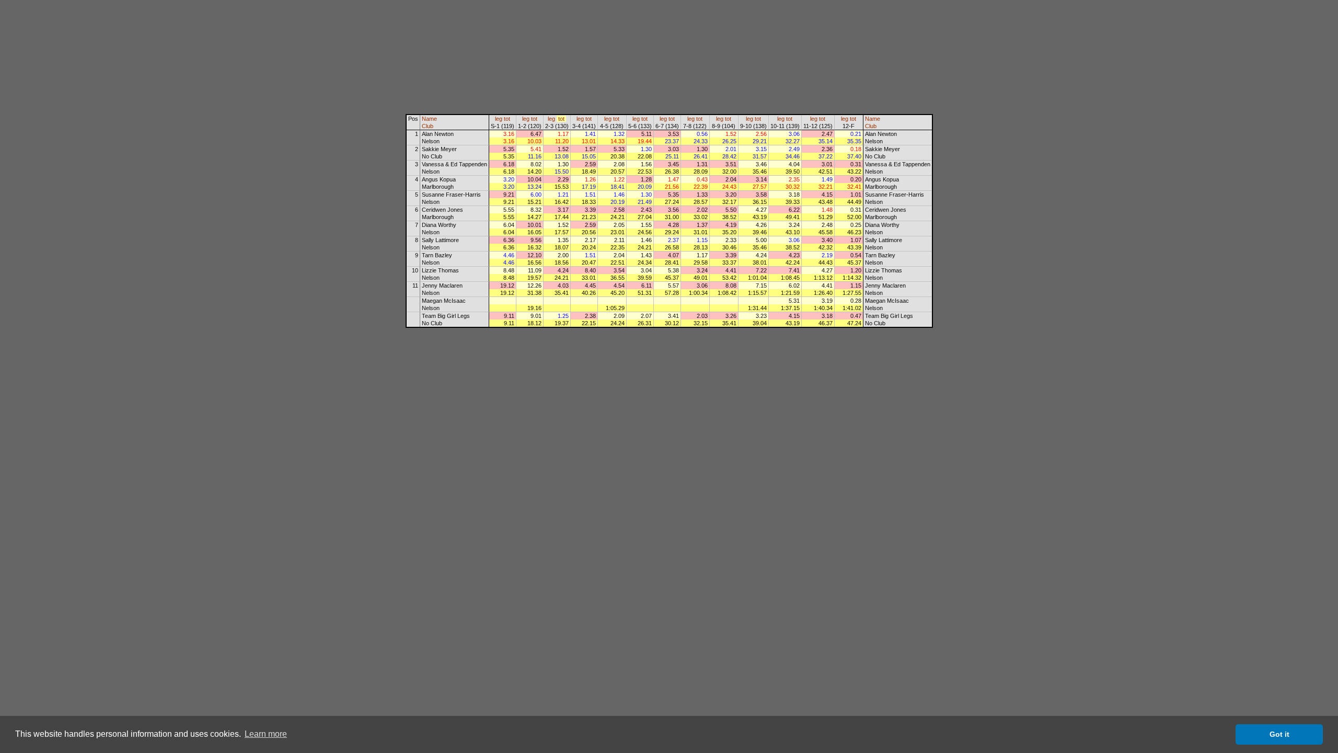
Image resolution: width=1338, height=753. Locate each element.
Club (427, 126)
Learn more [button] (266, 733)
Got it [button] (1279, 734)
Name (429, 119)
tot (507, 119)
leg (498, 119)
